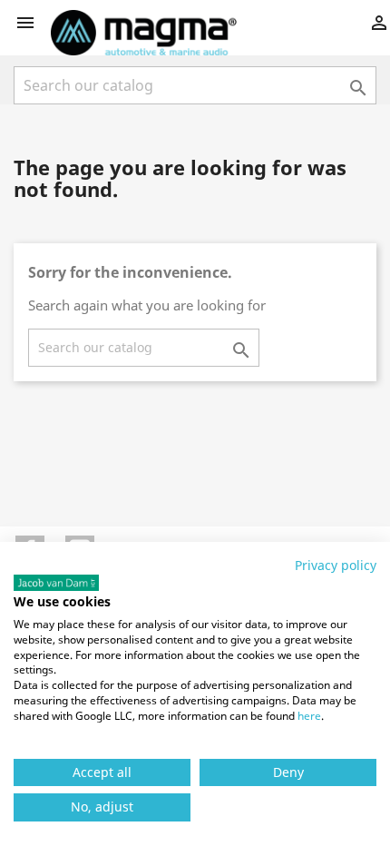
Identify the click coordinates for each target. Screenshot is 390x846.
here (309, 715)
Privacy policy (335, 565)
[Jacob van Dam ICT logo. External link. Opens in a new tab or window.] (56, 583)
